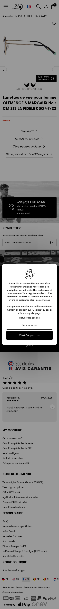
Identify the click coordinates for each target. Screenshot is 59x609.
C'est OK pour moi (29, 335)
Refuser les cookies (29, 317)
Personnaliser (29, 325)
